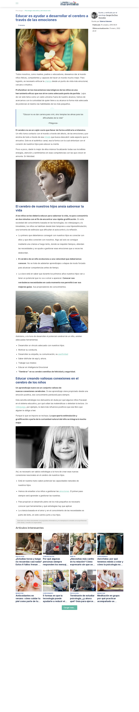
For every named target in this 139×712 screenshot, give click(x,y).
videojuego (21, 407)
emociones (64, 491)
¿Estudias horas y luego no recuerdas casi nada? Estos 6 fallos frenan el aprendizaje (29, 562)
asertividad (63, 354)
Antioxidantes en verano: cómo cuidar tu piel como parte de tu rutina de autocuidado (28, 598)
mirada (47, 137)
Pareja (72, 556)
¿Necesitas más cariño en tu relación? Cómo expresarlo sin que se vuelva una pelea (82, 562)
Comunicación (48, 556)
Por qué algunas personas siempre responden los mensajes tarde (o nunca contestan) (56, 562)
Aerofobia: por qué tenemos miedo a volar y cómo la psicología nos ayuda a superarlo (110, 562)
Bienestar (19, 593)
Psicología (19, 10)
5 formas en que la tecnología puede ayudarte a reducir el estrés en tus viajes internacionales (54, 598)
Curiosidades (102, 556)
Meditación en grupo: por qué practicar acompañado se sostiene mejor (108, 598)
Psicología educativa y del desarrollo (37, 10)
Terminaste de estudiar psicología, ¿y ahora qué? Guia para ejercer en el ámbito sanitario (82, 598)
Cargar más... (69, 608)
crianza (48, 81)
